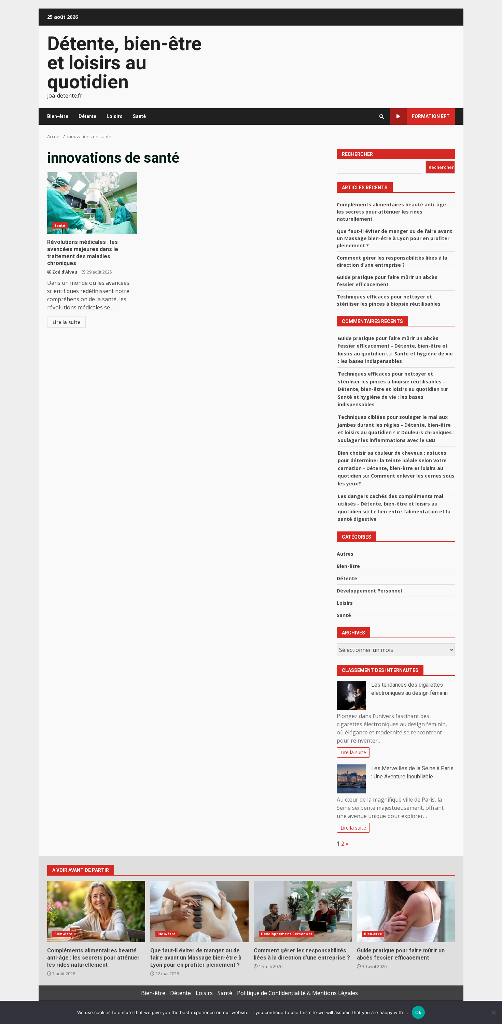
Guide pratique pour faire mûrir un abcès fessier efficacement (406, 911)
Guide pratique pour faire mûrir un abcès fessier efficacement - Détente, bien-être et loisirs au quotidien (393, 346)
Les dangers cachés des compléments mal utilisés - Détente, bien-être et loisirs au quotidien (390, 504)
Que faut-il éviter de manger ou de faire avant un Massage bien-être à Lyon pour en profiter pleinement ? (394, 238)
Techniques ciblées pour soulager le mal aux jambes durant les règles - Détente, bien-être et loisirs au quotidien (394, 425)
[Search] (381, 116)
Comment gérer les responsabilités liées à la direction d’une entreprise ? (303, 911)
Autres (345, 554)
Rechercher (357, 154)
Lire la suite (66, 322)
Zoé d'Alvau (64, 272)
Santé (139, 116)
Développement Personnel (369, 590)
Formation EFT (431, 116)
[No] (493, 1012)
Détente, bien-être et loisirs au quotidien (124, 62)
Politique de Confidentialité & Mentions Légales (297, 993)
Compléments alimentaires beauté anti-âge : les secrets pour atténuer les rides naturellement (393, 211)
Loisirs (115, 116)
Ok (418, 1012)
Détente (87, 116)
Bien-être (57, 116)
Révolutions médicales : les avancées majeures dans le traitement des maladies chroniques (92, 203)
